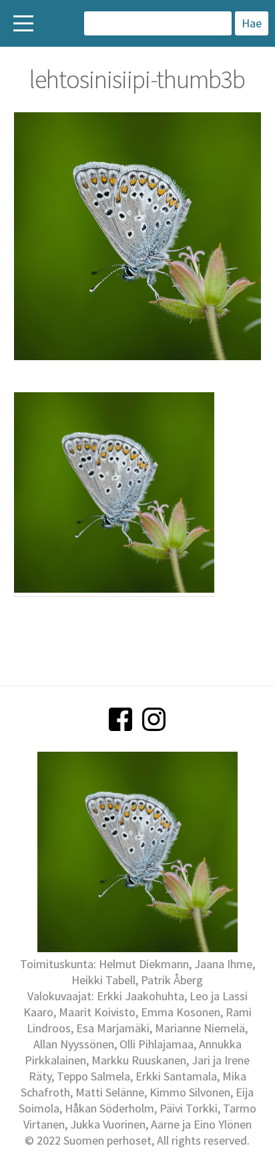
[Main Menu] (23, 23)
